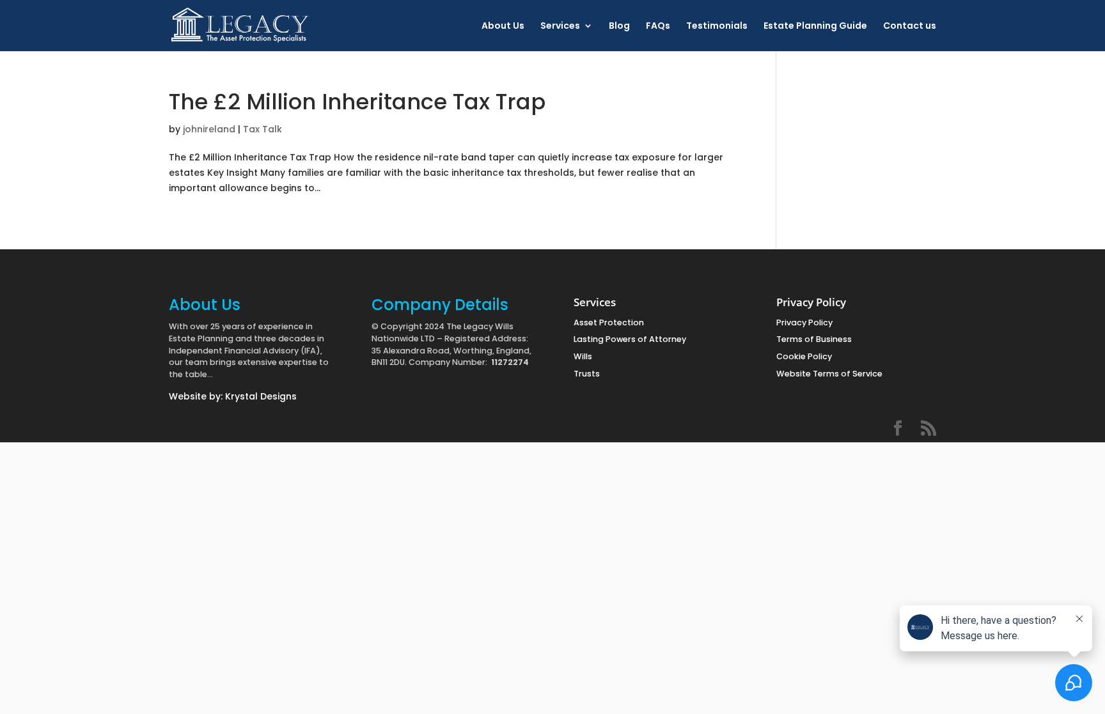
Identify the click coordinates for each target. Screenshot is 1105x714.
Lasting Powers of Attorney (630, 339)
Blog (619, 26)
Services (560, 26)
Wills (583, 356)
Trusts (587, 373)
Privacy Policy (804, 322)
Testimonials (717, 26)
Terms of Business (814, 339)
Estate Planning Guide (815, 26)
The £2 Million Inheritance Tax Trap (357, 101)
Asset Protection (609, 322)
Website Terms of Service (829, 373)
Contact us (909, 26)
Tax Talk (262, 129)
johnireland (209, 129)
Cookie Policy (804, 356)
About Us (503, 26)
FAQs (658, 26)
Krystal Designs (261, 396)
